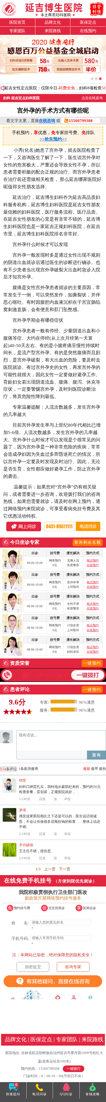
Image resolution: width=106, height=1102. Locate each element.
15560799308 (81, 121)
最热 (102, 769)
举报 (67, 799)
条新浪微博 (19, 769)
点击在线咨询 (92, 98)
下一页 (64, 869)
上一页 (49, 869)
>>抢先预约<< (53, 139)
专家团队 (17, 31)
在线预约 (88, 31)
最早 (94, 769)
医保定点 (88, 22)
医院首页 (17, 22)
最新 (86, 769)
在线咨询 (47, 121)
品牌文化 (53, 22)
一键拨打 (74, 1069)
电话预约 (93, 560)
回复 (42, 799)
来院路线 (53, 31)
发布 (96, 755)
